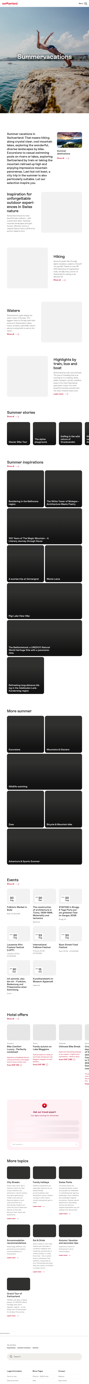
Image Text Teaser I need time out (24, 118)
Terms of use (12, 1374)
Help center (62, 1378)
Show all (11, 413)
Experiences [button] (11, 1345)
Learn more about (18, 1042)
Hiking (48, 118)
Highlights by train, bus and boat (71, 118)
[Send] (76, 1142)
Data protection (12, 1378)
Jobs (34, 1378)
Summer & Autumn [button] (23, 1345)
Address (61, 1374)
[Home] (10, 3)
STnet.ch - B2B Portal (40, 1374)
